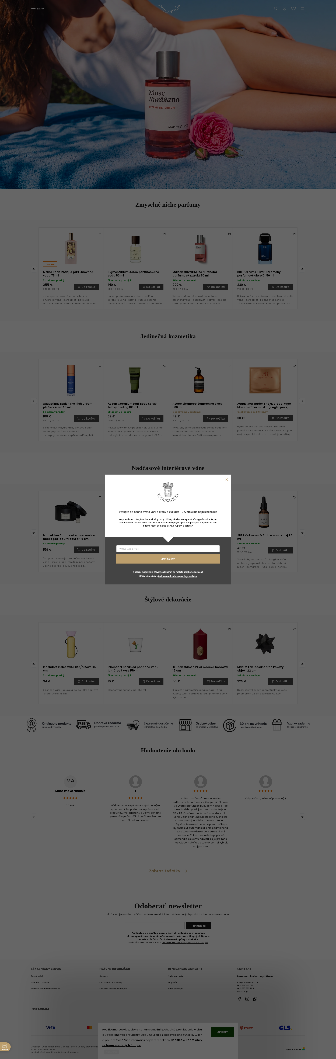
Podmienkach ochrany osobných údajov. (177, 576)
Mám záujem (168, 558)
